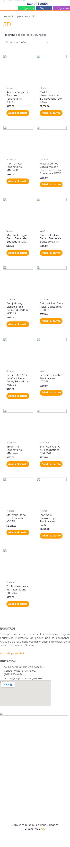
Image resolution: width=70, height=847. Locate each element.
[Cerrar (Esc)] (45, 839)
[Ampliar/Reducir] (6, 839)
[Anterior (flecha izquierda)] (6, 844)
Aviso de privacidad (12, 653)
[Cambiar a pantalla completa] (19, 839)
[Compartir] (32, 839)
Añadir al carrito (17, 113)
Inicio (6, 16)
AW (43, 828)
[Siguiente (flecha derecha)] (19, 844)
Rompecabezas (21, 16)
